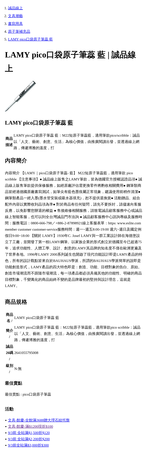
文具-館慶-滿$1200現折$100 (30, 426)
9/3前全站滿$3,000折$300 (28, 445)
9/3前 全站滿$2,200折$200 (29, 439)
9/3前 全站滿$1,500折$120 (29, 433)
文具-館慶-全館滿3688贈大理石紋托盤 (39, 420)
